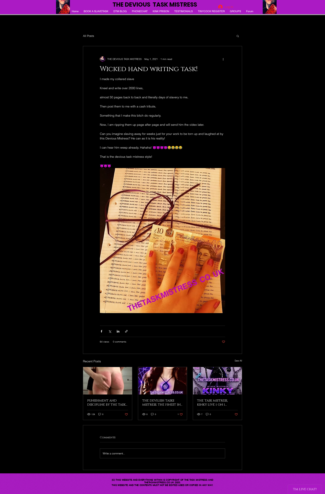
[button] (237, 36)
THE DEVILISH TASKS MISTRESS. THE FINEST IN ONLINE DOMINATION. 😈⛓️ (161, 403)
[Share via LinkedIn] (118, 331)
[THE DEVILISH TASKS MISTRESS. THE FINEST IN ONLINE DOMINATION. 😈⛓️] (162, 380)
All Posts (88, 36)
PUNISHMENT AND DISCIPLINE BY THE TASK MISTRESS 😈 (106, 403)
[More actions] (223, 59)
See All (238, 360)
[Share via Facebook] (101, 331)
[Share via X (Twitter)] (109, 331)
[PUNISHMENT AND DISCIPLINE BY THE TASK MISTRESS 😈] (107, 380)
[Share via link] (126, 331)
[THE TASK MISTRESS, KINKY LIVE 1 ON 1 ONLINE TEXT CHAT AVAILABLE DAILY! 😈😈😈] (217, 380)
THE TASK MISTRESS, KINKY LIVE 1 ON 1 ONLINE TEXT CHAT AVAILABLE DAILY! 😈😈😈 (217, 403)
